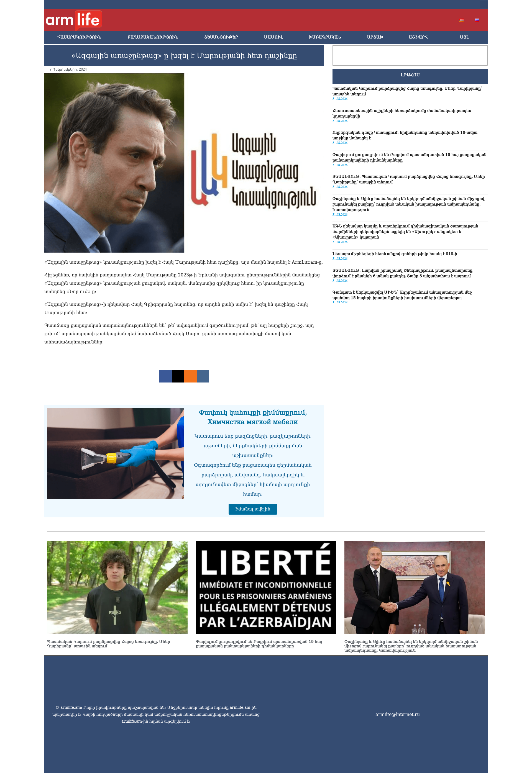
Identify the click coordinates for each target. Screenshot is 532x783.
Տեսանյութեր (221, 37)
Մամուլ (273, 37)
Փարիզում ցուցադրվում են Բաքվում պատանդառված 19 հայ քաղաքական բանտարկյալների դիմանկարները (259, 643)
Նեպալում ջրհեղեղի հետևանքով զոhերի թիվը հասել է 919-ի (394, 253)
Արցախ (375, 37)
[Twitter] (430, 4)
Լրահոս (410, 74)
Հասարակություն (79, 37)
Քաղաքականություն (152, 37)
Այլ (464, 37)
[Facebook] (421, 4)
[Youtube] (438, 4)
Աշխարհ (418, 37)
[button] (484, 4)
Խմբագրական (325, 37)
